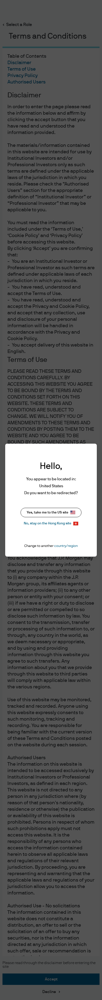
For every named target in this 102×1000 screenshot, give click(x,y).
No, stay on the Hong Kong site (47, 523)
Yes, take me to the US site (47, 512)
